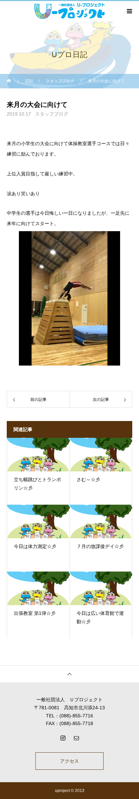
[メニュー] (129, 11)
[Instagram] (62, 737)
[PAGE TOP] (69, 673)
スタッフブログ (51, 114)
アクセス (69, 761)
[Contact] (76, 737)
